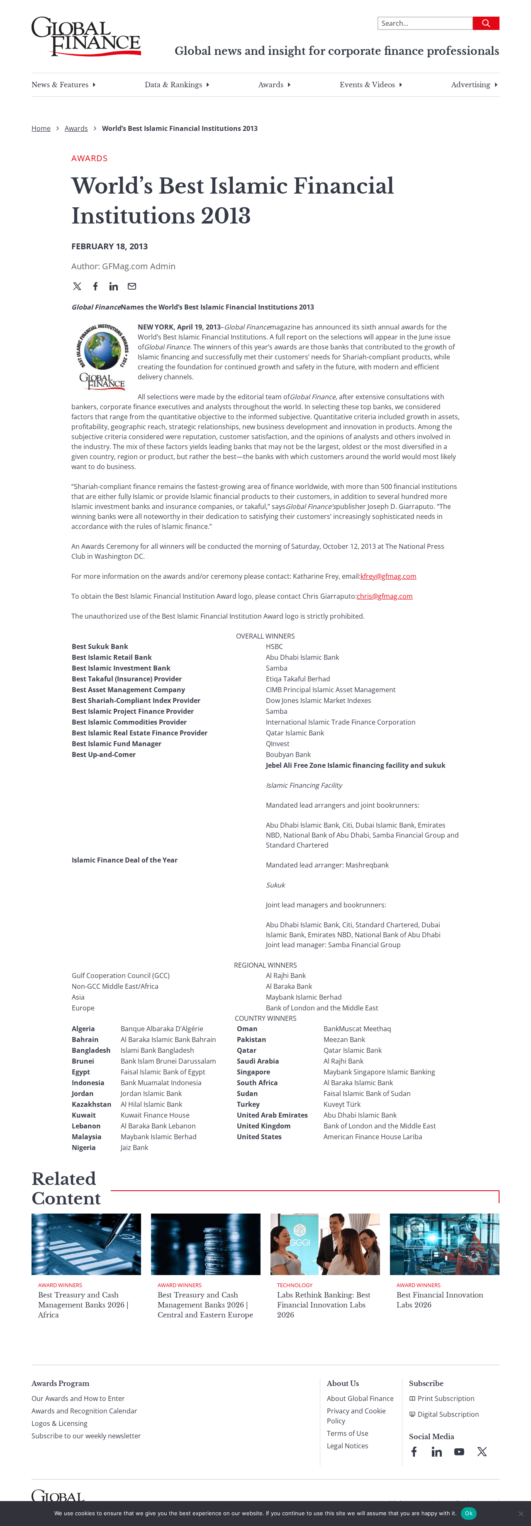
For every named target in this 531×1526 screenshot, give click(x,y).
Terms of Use (347, 1433)
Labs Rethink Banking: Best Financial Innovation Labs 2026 (323, 1305)
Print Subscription (446, 1398)
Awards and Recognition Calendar (84, 1410)
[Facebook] (99, 287)
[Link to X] (482, 1452)
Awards (270, 85)
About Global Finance (360, 1398)
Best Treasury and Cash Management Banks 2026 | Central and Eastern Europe (205, 1305)
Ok (469, 1513)
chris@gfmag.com (385, 596)
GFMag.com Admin (138, 266)
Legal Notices (347, 1445)
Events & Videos (367, 85)
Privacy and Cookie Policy (356, 1415)
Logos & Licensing (60, 1423)
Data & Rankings (173, 85)
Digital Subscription (448, 1414)
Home (41, 128)
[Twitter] (80, 287)
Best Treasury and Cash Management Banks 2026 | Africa (83, 1305)
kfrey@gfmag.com (388, 576)
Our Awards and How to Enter (78, 1398)
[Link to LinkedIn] (437, 1452)
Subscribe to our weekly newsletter (86, 1435)
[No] (520, 1513)
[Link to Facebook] (414, 1452)
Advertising (470, 85)
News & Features (60, 85)
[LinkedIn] (117, 287)
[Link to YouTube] (459, 1452)
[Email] (135, 287)
